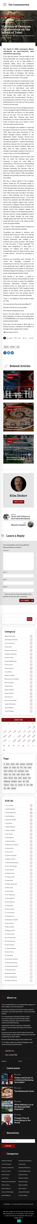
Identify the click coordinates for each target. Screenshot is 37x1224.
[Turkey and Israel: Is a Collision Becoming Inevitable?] (18, 385)
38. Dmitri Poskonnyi (18, 937)
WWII (8, 788)
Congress (22, 764)
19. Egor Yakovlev (18, 869)
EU (10, 767)
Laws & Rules (18, 672)
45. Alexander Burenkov (18, 962)
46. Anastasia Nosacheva (18, 966)
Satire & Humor (18, 697)
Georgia (6, 347)
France (29, 767)
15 (28, 737)
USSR (31, 785)
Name (5, 572)
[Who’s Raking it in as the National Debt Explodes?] (18, 449)
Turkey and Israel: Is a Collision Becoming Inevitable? (18, 394)
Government (21, 771)
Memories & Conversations (15, 407)
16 (33, 737)
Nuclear (25, 778)
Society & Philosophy (18, 704)
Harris (26, 771)
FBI (18, 767)
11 (9, 737)
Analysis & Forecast (13, 374)
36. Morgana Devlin (18, 930)
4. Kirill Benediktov (18, 816)
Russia (19, 781)
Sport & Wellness (18, 707)
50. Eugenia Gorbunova (18, 980)
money (5, 778)
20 (18, 741)
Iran (10, 774)
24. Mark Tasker (18, 887)
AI (4, 764)
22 (28, 741)
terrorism (6, 785)
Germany (11, 771)
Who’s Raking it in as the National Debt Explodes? (15, 458)
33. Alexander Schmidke (18, 919)
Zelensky (13, 788)
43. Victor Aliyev (18, 955)
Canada (12, 764)
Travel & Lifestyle (18, 711)
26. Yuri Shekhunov (18, 895)
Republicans (7, 781)
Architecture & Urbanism (18, 639)
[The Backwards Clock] (18, 417)
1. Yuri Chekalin (18, 805)
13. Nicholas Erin (18, 848)
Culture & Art (18, 647)
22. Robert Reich (18, 880)
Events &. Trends (6, 1171)
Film (21, 767)
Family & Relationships (18, 661)
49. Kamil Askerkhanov (18, 977)
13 (18, 737)
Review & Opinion (18, 693)
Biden (7, 764)
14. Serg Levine (18, 852)
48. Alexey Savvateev (18, 973)
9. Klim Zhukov (18, 834)
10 (4, 737)
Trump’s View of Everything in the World (22, 1120)
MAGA (27, 774)
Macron (23, 774)
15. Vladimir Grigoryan (18, 855)
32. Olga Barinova (18, 916)
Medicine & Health (18, 675)
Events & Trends (18, 657)
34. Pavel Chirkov (18, 923)
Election (6, 767)
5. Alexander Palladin (18, 819)
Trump (12, 785)
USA (27, 785)
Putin (29, 778)
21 (23, 741)
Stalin (27, 781)
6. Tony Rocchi (18, 823)
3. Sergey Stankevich (18, 812)
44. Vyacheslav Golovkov (18, 959)
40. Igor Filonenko (18, 944)
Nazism (12, 347)
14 (23, 737)
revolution (14, 781)
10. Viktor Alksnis (18, 837)
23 (33, 741)
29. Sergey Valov (18, 905)
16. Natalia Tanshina (18, 859)
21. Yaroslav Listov (18, 877)
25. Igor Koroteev (18, 891)
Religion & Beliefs (18, 689)
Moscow (11, 778)
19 (13, 741)
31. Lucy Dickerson (18, 912)
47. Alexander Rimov (18, 970)
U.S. (16, 785)
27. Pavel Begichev (18, 898)
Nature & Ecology (18, 682)
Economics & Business (13, 439)
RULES (20, 1061)
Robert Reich (24, 454)
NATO (19, 778)
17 (4, 741)
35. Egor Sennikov (18, 927)
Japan (18, 774)
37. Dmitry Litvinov (18, 934)
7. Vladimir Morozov (18, 827)
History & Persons (7, 16)
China (17, 764)
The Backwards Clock (14, 427)
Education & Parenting (18, 654)
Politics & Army (18, 686)
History (6, 774)
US (24, 785)
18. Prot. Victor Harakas (18, 866)
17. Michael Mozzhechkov (18, 862)
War (18, 347)
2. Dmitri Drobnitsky (18, 809)
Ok (19, 1221)
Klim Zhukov (9, 338)
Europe (14, 767)
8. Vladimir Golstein (18, 830)
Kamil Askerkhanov (24, 389)
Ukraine (20, 785)
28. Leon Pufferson (18, 902)
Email (5, 579)
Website (5, 587)
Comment (6, 550)
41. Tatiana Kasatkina (18, 948)
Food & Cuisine (18, 664)
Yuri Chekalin (24, 424)
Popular (17, 16)
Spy (24, 781)
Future (5, 771)
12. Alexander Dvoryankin (18, 844)
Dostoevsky (29, 764)
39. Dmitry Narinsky (18, 941)
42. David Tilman (18, 952)
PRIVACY (4, 1061)
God (15, 771)
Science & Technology (18, 700)
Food (25, 767)
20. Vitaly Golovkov (18, 873)
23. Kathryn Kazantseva (18, 884)
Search (29, 619)
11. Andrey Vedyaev (18, 841)
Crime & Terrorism (18, 643)
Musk (15, 778)
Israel (13, 774)
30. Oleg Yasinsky (18, 909)
